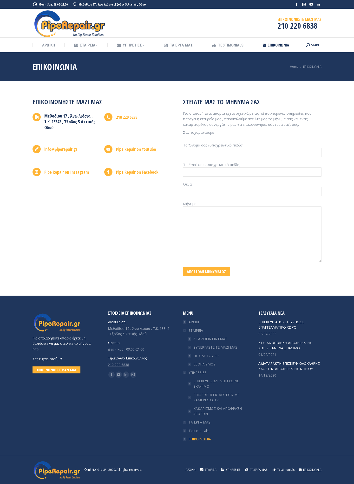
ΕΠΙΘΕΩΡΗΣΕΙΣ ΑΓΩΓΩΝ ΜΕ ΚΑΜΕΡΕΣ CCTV (216, 397)
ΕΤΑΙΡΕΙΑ (196, 330)
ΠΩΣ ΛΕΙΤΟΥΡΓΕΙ (206, 355)
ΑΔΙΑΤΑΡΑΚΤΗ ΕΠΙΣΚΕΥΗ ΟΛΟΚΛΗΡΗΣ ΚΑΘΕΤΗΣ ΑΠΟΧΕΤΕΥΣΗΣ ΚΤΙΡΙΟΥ (289, 366)
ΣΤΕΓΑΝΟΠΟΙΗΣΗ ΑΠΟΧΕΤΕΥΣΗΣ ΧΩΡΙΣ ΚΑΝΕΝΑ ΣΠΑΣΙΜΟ (285, 345)
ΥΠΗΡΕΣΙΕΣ (198, 372)
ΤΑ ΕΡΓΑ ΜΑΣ (199, 422)
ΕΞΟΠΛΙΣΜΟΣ (204, 364)
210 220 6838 (126, 117)
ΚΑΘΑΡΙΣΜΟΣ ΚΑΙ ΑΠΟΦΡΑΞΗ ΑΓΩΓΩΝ (217, 411)
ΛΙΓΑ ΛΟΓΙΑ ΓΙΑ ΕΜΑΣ (210, 339)
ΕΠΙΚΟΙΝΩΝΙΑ (200, 439)
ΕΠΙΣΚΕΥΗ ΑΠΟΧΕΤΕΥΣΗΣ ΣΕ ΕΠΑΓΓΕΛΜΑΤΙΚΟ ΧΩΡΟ (281, 325)
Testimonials (199, 430)
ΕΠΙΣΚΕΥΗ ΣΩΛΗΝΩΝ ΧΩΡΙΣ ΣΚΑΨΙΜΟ (216, 384)
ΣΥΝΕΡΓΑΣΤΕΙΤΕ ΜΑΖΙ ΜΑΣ (215, 347)
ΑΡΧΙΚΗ (194, 322)
